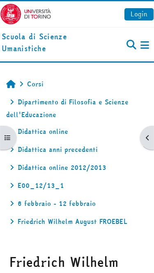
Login (139, 14)
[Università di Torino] (25, 13)
